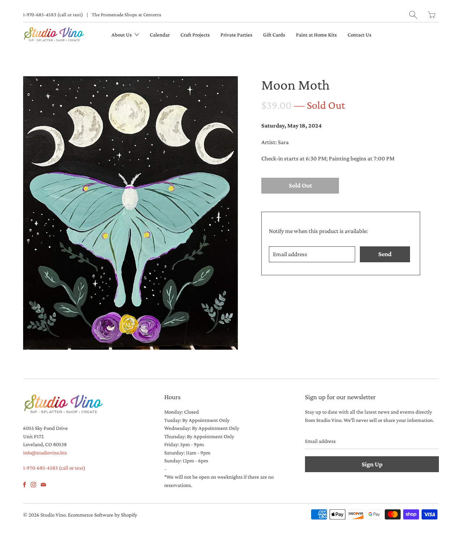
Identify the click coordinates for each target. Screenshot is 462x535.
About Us (122, 35)
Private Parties (236, 35)
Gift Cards (274, 35)
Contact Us (359, 35)
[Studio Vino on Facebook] (24, 484)
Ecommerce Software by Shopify (102, 515)
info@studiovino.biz (45, 453)
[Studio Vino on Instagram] (33, 484)
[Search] (413, 14)
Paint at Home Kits (316, 35)
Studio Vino (53, 515)
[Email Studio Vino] (43, 484)
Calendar (160, 35)
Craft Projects (195, 35)
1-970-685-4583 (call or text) (53, 14)
